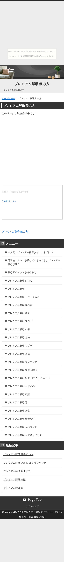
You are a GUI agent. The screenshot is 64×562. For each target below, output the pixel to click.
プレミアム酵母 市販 (19, 394)
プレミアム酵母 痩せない (21, 418)
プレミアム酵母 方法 (19, 337)
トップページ (8, 98)
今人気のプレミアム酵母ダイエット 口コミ (31, 252)
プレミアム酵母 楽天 (19, 313)
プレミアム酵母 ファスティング (25, 435)
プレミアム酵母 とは (19, 353)
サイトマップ (32, 506)
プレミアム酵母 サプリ (20, 345)
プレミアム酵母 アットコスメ (23, 296)
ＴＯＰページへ (9, 201)
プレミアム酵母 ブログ (20, 321)
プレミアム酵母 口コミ (20, 280)
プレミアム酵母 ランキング (22, 361)
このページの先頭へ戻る (32, 499)
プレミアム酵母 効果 (19, 329)
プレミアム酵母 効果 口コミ (23, 370)
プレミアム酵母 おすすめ (21, 386)
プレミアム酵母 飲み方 (32, 84)
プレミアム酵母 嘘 (17, 402)
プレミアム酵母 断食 (19, 410)
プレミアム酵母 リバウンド (22, 426)
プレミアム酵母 (16, 288)
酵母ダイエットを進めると (22, 272)
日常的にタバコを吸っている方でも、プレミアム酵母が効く (34, 262)
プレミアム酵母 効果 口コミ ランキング (29, 378)
